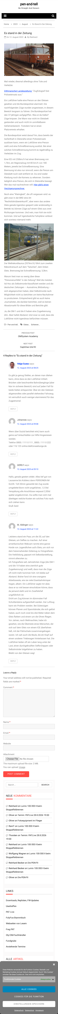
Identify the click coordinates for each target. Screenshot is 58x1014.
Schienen (35, 324)
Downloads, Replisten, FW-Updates (22, 900)
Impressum (39, 1010)
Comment (8, 687)
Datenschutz (19, 1010)
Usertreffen (11, 906)
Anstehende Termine (15, 946)
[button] (54, 964)
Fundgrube (11, 941)
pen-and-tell (29, 4)
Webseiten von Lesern (16, 923)
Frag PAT (10, 929)
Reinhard (33, 37)
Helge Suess (23, 363)
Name (6, 722)
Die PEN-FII (33, 862)
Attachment (8, 754)
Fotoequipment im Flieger (30, 820)
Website (7, 743)
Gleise (25, 324)
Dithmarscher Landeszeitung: (18, 91)
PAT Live (10, 912)
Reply (13, 409)
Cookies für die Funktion (29, 996)
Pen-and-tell (13, 324)
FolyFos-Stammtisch (16, 917)
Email (6, 733)
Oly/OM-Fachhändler (16, 935)
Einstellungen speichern (29, 1004)
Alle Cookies (29, 989)
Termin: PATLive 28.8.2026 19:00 (33, 815)
